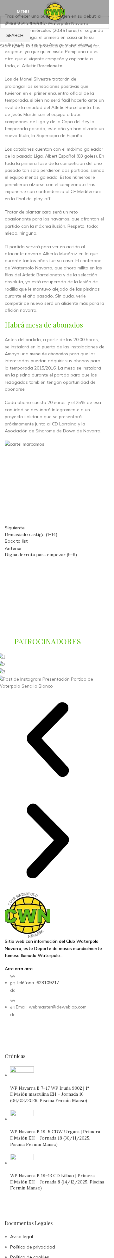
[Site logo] (54, 11)
